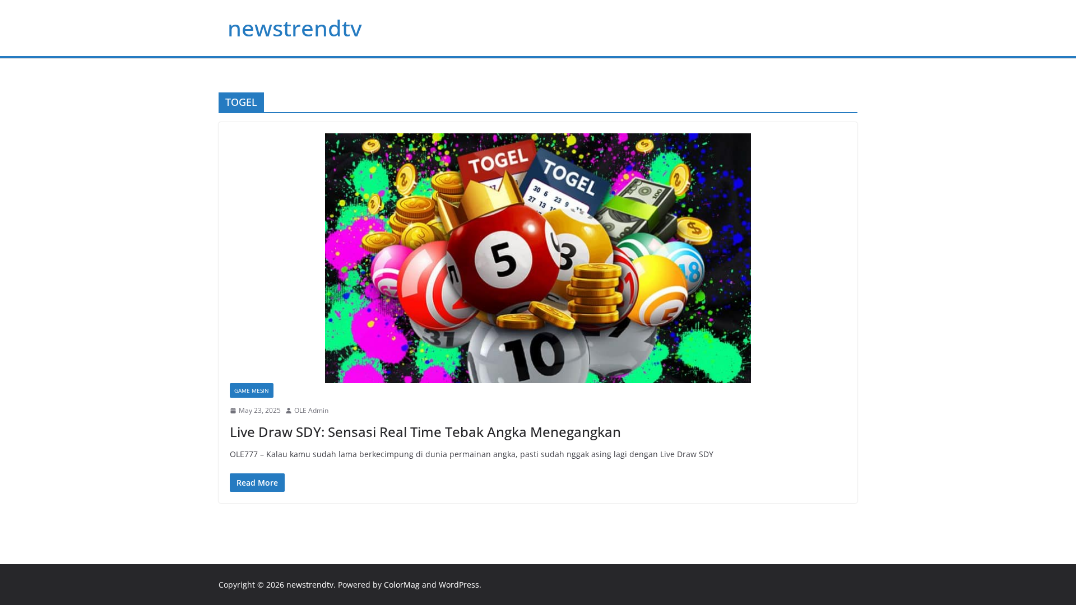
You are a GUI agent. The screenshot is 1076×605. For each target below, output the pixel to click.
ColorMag (402, 584)
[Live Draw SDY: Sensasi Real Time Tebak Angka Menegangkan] (538, 258)
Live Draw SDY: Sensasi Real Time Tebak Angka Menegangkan (425, 431)
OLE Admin (311, 410)
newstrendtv (295, 27)
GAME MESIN (251, 390)
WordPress (459, 584)
